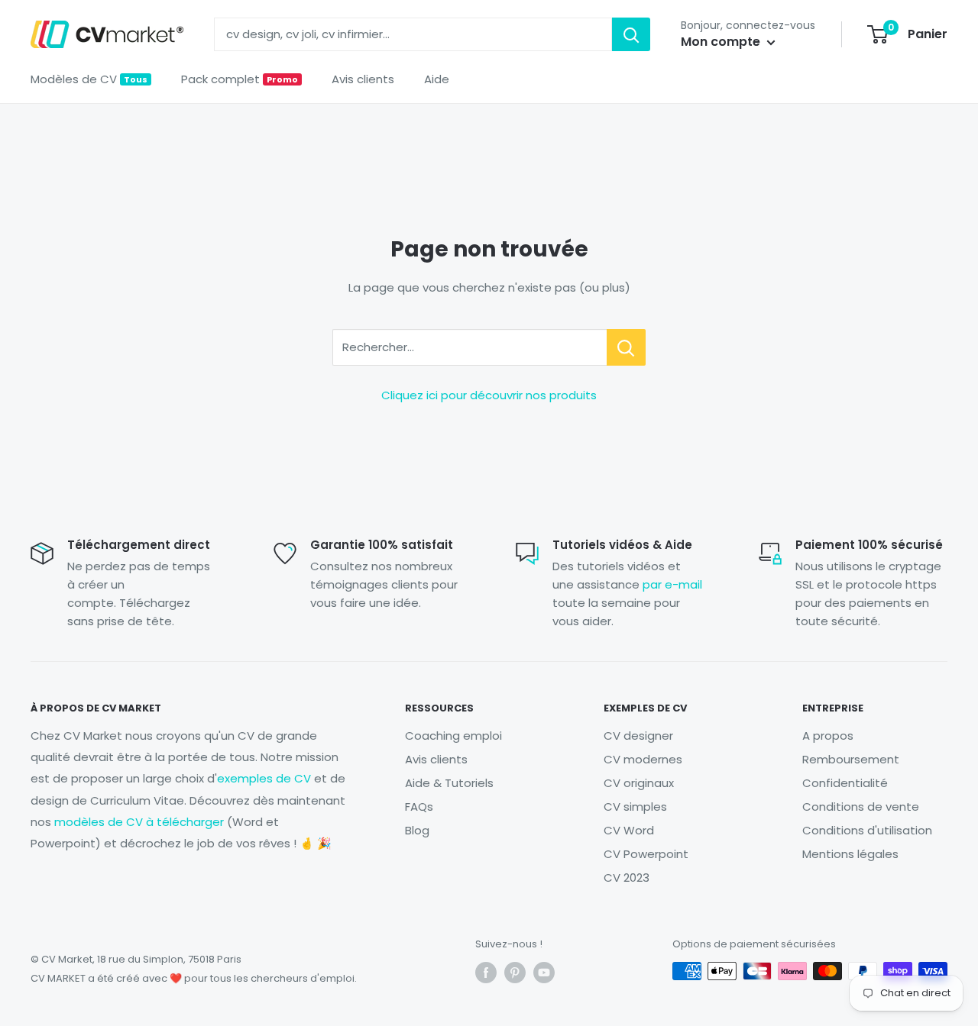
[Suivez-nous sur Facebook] (486, 972)
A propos (827, 736)
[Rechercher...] (626, 347)
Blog (417, 830)
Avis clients (363, 79)
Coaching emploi (453, 736)
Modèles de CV (89, 79)
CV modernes (643, 759)
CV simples (635, 807)
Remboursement (850, 759)
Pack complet (239, 79)
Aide (436, 79)
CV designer (638, 736)
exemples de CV (264, 778)
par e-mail (672, 584)
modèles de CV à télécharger (139, 822)
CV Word (629, 830)
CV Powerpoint (646, 854)
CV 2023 (626, 878)
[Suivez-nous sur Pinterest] (515, 972)
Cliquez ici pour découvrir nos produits (489, 395)
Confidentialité (845, 783)
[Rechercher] (631, 34)
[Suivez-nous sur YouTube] (544, 972)
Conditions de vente (860, 807)
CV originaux (639, 783)
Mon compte (722, 41)
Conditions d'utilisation (867, 830)
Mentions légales (850, 854)
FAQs (419, 807)
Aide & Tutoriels (449, 783)
